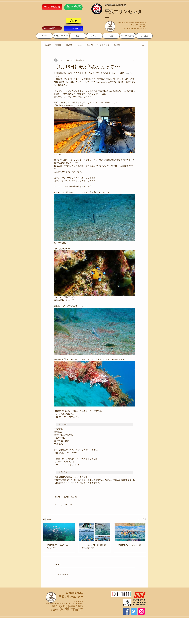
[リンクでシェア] (71, 504)
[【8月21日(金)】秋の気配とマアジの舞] (59, 532)
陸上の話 (90, 45)
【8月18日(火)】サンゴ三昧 (129, 545)
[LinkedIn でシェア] (66, 504)
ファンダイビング (103, 45)
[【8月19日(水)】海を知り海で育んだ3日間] (94, 532)
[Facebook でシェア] (55, 504)
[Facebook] (126, 611)
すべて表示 (142, 519)
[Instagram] (141, 611)
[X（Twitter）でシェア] (60, 504)
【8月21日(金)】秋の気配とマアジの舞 (58, 546)
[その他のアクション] (133, 60)
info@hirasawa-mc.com (137, 29)
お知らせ (79, 45)
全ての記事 (47, 45)
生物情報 (69, 45)
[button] (61, 36)
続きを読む (117, 45)
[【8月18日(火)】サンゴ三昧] (130, 532)
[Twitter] (134, 611)
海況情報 (58, 45)
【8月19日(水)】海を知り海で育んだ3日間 (93, 546)
